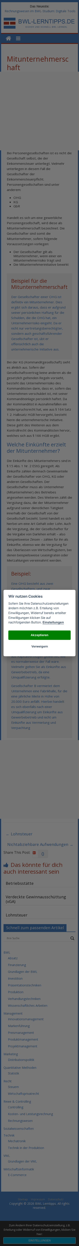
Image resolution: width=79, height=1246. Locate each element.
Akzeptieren (39, 635)
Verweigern (39, 646)
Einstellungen (53, 622)
